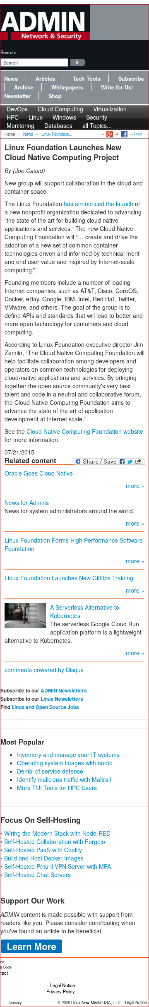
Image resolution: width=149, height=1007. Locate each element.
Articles (45, 78)
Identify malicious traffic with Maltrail (64, 779)
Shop (55, 96)
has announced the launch (98, 203)
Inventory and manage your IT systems (68, 754)
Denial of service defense (50, 771)
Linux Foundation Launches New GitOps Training (69, 578)
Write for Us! (117, 87)
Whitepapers (67, 87)
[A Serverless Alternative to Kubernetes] (25, 615)
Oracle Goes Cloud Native (39, 473)
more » (135, 485)
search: (8, 52)
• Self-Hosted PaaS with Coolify (41, 850)
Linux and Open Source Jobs (45, 707)
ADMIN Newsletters (64, 690)
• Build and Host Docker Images (42, 858)
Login (138, 134)
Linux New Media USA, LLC (95, 1002)
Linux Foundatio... (56, 134)
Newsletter (17, 96)
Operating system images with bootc (64, 763)
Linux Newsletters (62, 698)
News (11, 78)
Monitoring (20, 125)
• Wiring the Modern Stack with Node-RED (55, 833)
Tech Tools (87, 78)
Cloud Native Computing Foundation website (84, 431)
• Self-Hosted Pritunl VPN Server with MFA (55, 866)
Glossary (15, 1002)
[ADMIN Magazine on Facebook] (123, 134)
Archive (24, 87)
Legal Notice (62, 985)
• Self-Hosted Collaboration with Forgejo (52, 841)
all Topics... (97, 125)
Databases (58, 125)
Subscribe (131, 78)
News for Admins (27, 502)
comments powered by (44, 670)
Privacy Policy (60, 991)
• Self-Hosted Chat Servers (35, 874)
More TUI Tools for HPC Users (57, 787)
